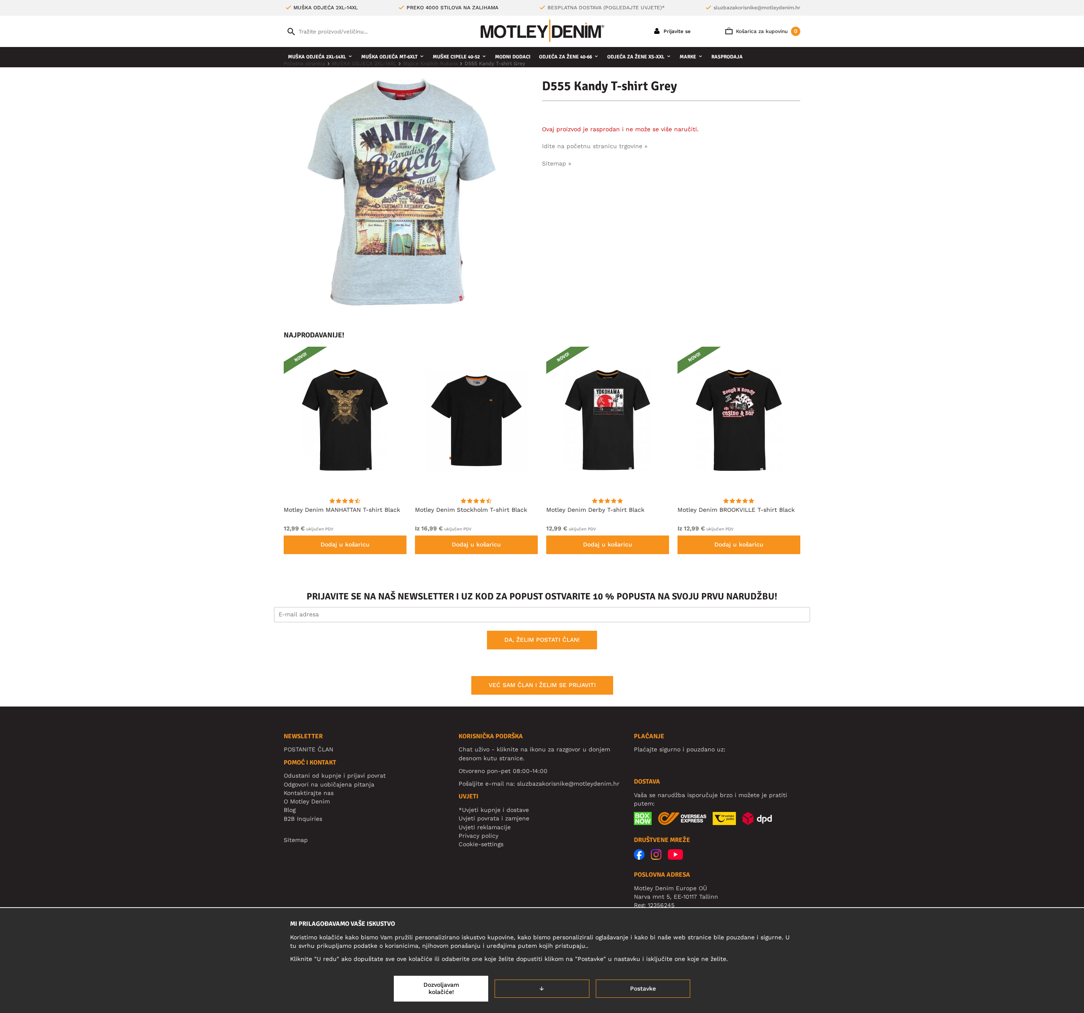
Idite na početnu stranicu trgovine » (594, 146)
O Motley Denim (307, 801)
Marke (688, 57)
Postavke (643, 988)
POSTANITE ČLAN (308, 749)
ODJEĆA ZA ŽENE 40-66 (565, 57)
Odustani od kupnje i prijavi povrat (335, 775)
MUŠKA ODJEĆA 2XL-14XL (317, 57)
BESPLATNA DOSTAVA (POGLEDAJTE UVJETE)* (606, 8)
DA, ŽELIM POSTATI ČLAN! (542, 639)
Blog (290, 809)
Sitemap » (556, 163)
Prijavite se (676, 31)
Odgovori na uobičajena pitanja (329, 784)
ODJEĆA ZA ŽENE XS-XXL (635, 57)
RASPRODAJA (727, 57)
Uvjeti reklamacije (485, 827)
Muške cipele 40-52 (456, 57)
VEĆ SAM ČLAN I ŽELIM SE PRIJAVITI (542, 685)
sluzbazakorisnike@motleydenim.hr (756, 8)
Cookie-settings (481, 844)
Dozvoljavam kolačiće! (441, 988)
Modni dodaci (513, 57)
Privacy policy (478, 835)
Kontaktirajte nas (309, 792)
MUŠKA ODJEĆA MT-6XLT (389, 57)
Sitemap (296, 839)
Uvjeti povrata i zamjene (494, 818)
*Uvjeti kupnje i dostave (494, 809)
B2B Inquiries (303, 818)
